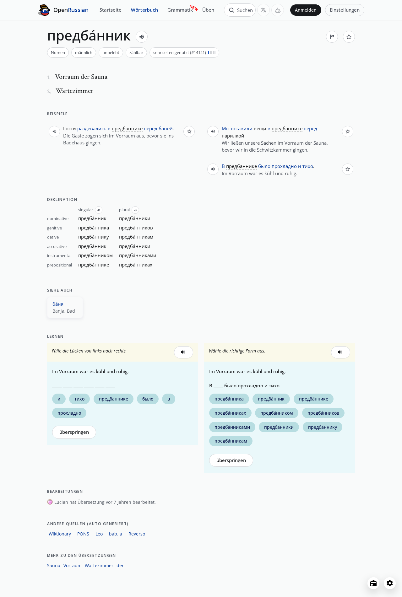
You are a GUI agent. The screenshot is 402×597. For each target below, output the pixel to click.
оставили (242, 128)
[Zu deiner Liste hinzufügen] (349, 37)
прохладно (284, 166)
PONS (83, 534)
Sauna (53, 565)
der (120, 565)
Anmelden (306, 10)
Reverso (136, 534)
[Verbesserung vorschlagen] (332, 37)
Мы (226, 128)
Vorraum (72, 565)
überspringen (74, 432)
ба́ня (57, 304)
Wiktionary (60, 534)
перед (150, 128)
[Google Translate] (263, 10)
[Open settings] (390, 583)
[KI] (277, 10)
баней (166, 128)
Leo (99, 534)
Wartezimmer (99, 565)
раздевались (91, 128)
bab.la (115, 534)
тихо (307, 166)
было (264, 166)
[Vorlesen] (142, 37)
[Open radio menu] (373, 583)
